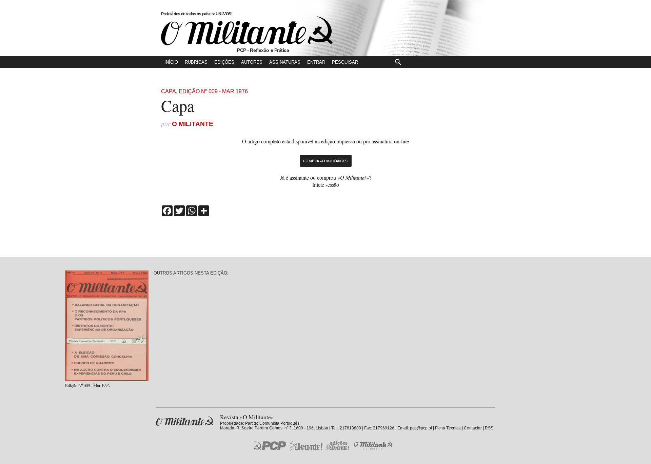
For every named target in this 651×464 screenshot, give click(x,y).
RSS (489, 428)
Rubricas (196, 62)
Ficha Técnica (448, 428)
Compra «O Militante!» (325, 160)
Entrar (316, 62)
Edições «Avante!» (338, 445)
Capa (168, 91)
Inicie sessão (325, 184)
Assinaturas (284, 62)
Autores (251, 62)
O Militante (192, 123)
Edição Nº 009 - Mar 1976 (213, 91)
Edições (224, 62)
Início (171, 62)
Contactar (473, 428)
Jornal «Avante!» (306, 445)
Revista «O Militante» (184, 421)
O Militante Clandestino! (373, 445)
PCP (270, 445)
